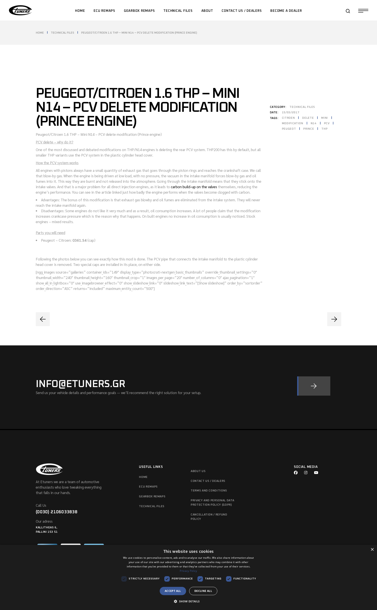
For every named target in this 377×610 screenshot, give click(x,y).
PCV (327, 123)
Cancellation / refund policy (209, 516)
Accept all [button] (173, 591)
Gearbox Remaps (152, 496)
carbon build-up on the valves (193, 186)
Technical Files (302, 107)
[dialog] (188, 577)
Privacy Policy (188, 571)
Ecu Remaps (148, 486)
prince (308, 129)
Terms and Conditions (209, 490)
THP (324, 129)
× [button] (372, 549)
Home (143, 477)
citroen (288, 118)
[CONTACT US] (313, 386)
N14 (314, 123)
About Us (198, 471)
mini (324, 118)
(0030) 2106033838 (56, 512)
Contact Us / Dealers (208, 481)
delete (308, 118)
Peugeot (289, 129)
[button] (188, 601)
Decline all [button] (203, 591)
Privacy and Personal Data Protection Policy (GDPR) (212, 502)
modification (292, 123)
